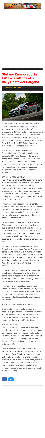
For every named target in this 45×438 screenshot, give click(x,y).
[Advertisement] (22, 39)
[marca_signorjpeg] (22, 107)
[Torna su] (41, 433)
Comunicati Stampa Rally (13, 87)
